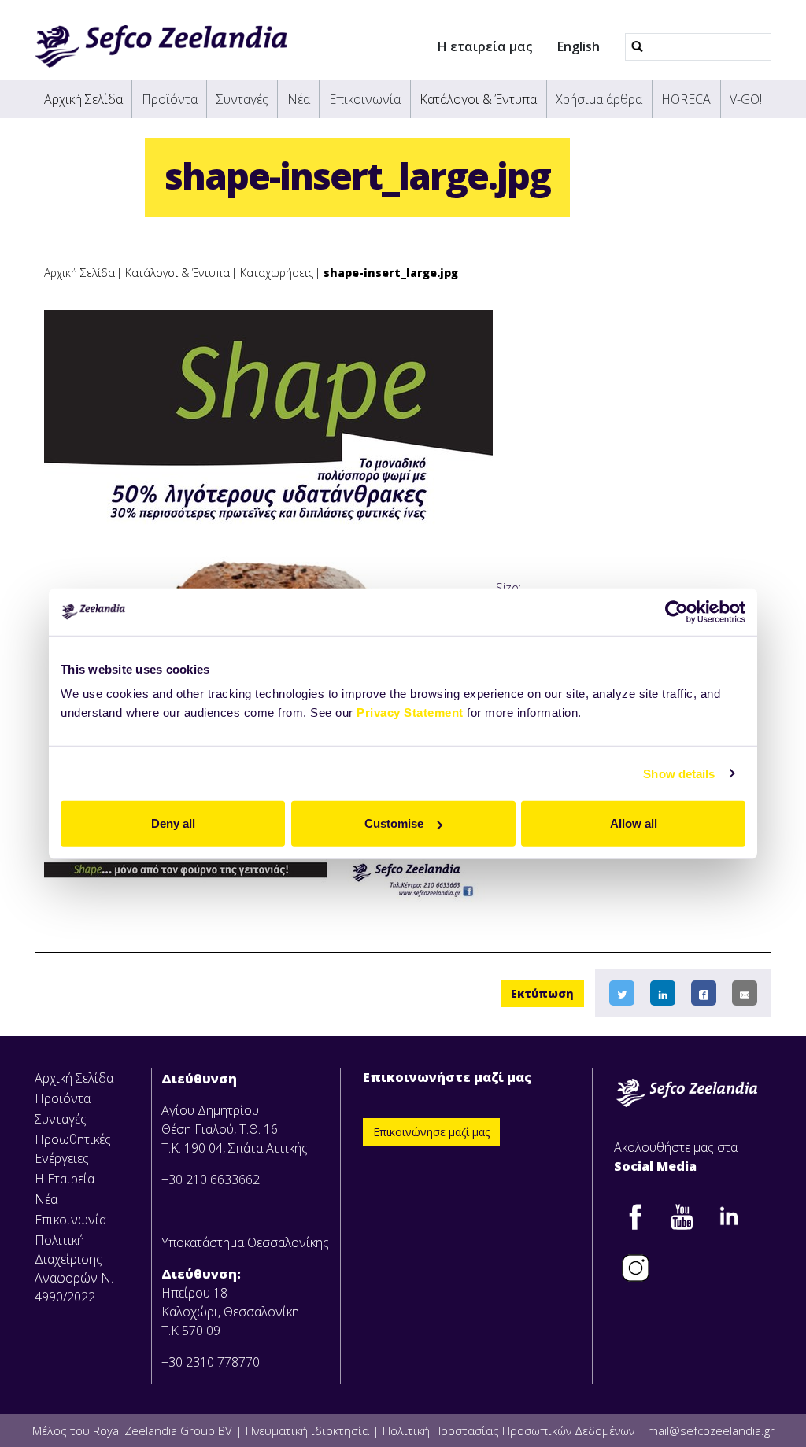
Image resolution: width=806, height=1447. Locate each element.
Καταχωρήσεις (276, 272)
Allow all (633, 823)
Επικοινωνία (365, 99)
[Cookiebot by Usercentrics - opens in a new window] (676, 611)
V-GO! (746, 99)
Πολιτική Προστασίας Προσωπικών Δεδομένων (508, 1430)
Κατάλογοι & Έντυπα (478, 99)
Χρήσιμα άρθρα (599, 99)
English (578, 46)
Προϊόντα (170, 99)
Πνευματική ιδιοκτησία (307, 1430)
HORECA (686, 99)
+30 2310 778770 (210, 1362)
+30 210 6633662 (210, 1179)
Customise (393, 823)
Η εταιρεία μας (485, 46)
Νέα (298, 99)
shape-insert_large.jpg (391, 272)
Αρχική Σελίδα (83, 99)
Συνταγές (242, 99)
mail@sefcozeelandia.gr (711, 1430)
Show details (679, 773)
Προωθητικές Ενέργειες (73, 1149)
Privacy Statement (410, 712)
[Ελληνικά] (161, 46)
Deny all (173, 823)
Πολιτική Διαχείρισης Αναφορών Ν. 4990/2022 (74, 1268)
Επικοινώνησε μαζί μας (431, 1131)
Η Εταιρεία (64, 1178)
